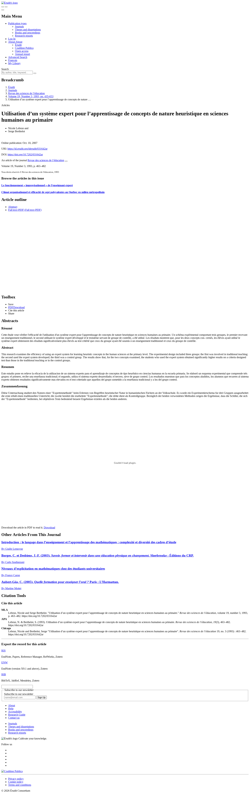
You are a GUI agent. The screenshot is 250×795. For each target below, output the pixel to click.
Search (5, 69)
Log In (11, 38)
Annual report (22, 54)
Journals (19, 26)
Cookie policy (15, 781)
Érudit (18, 44)
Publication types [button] (17, 23)
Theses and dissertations (28, 29)
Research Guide (16, 714)
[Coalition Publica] (12, 771)
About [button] (11, 41)
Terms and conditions (19, 784)
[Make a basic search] (2, 6)
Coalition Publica (24, 48)
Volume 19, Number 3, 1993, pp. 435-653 (30, 96)
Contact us (14, 717)
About (18, 41)
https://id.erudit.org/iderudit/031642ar (27, 148)
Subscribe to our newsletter (18, 694)
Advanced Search (17, 57)
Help (10, 708)
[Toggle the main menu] (2, 9)
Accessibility (15, 711)
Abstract (12, 206)
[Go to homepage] (9, 2)
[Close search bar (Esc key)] (6, 6)
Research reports (24, 35)
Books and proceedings (27, 32)
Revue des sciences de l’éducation (26, 93)
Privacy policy (16, 778)
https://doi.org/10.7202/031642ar (25, 154)
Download (49, 527)
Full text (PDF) (16, 209)
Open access (21, 51)
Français (12, 60)
